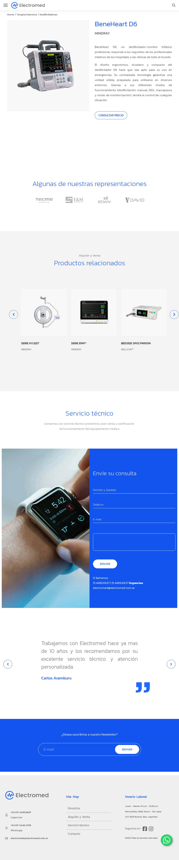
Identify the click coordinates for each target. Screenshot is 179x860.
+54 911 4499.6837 (21, 812)
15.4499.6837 (101, 583)
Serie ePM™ (78, 343)
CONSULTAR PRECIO (111, 115)
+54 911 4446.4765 (21, 825)
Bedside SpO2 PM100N (136, 343)
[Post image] (44, 312)
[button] (13, 314)
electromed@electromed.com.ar (114, 588)
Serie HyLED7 (30, 343)
